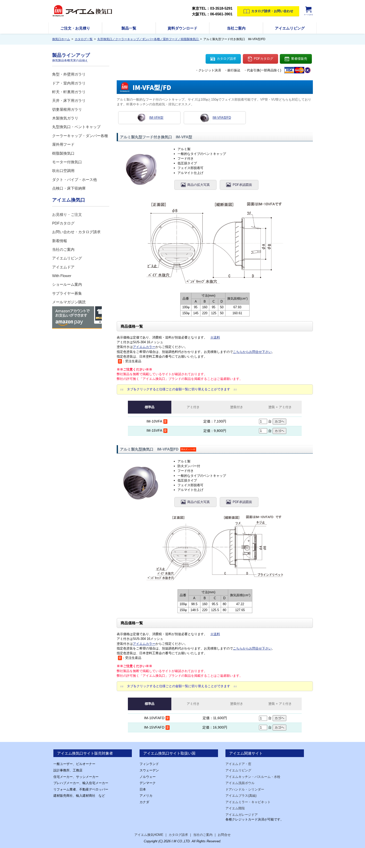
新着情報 (59, 241)
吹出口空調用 (63, 171)
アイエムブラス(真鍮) (240, 795)
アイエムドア (63, 267)
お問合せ (224, 835)
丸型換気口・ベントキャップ (76, 127)
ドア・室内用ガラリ (69, 83)
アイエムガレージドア (241, 815)
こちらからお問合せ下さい (252, 352)
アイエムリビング (290, 28)
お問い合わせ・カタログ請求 (76, 232)
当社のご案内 (63, 249)
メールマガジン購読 (69, 302)
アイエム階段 (235, 808)
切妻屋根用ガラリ (67, 109)
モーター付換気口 (67, 162)
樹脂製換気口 (63, 153)
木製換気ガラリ (65, 118)
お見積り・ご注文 (67, 214)
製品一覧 (128, 28)
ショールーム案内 (67, 284)
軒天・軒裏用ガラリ (69, 92)
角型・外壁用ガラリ (69, 74)
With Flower (61, 276)
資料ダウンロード (182, 28)
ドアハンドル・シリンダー (244, 789)
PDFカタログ (263, 58)
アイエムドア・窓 (238, 764)
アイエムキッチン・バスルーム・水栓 (252, 777)
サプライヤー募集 (67, 293)
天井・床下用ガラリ (69, 100)
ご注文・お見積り (75, 28)
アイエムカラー (144, 347)
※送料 (215, 337)
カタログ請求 (226, 58)
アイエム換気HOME (148, 835)
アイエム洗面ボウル (240, 783)
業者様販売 (299, 58)
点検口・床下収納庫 (69, 188)
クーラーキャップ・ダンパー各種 (80, 136)
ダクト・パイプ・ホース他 (74, 179)
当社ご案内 (236, 28)
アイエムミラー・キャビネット (248, 802)
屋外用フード (63, 144)
